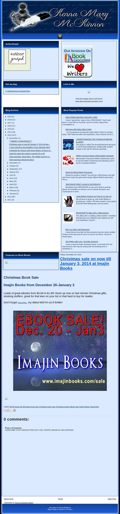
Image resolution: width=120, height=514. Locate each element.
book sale (34, 407)
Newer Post (8, 499)
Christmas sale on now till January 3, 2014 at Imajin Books (85, 263)
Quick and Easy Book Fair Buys (21, 160)
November (14, 163)
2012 (9, 197)
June (12, 178)
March (12, 187)
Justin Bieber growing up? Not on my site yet (93, 196)
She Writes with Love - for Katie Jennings (82, 242)
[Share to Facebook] (14, 410)
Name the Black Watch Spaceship (79, 172)
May (11, 181)
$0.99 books (15, 407)
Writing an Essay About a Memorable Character (95, 156)
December (14, 138)
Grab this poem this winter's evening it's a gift (27, 154)
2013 (9, 135)
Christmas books (62, 407)
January (13, 194)
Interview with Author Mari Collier (79, 129)
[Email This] (5, 410)
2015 (9, 129)
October (13, 166)
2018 (9, 120)
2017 (9, 123)
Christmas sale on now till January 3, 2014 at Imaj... (29, 144)
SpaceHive (22, 303)
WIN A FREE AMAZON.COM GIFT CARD (81, 117)
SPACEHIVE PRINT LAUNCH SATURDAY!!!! (83, 184)
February (13, 191)
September (14, 169)
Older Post (112, 499)
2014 (9, 132)
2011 (9, 200)
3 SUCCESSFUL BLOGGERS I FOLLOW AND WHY (29, 147)
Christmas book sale (47, 407)
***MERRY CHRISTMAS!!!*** (20, 141)
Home (60, 499)
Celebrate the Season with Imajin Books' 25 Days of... (30, 151)
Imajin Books (84, 407)
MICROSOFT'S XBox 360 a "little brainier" (92, 213)
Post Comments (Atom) (24, 503)
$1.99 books (25, 407)
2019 (9, 117)
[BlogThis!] (8, 410)
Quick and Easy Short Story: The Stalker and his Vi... (29, 157)
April (12, 184)
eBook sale (74, 407)
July (11, 175)
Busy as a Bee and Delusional (78, 230)
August (13, 172)
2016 (9, 126)
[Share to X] (11, 410)
